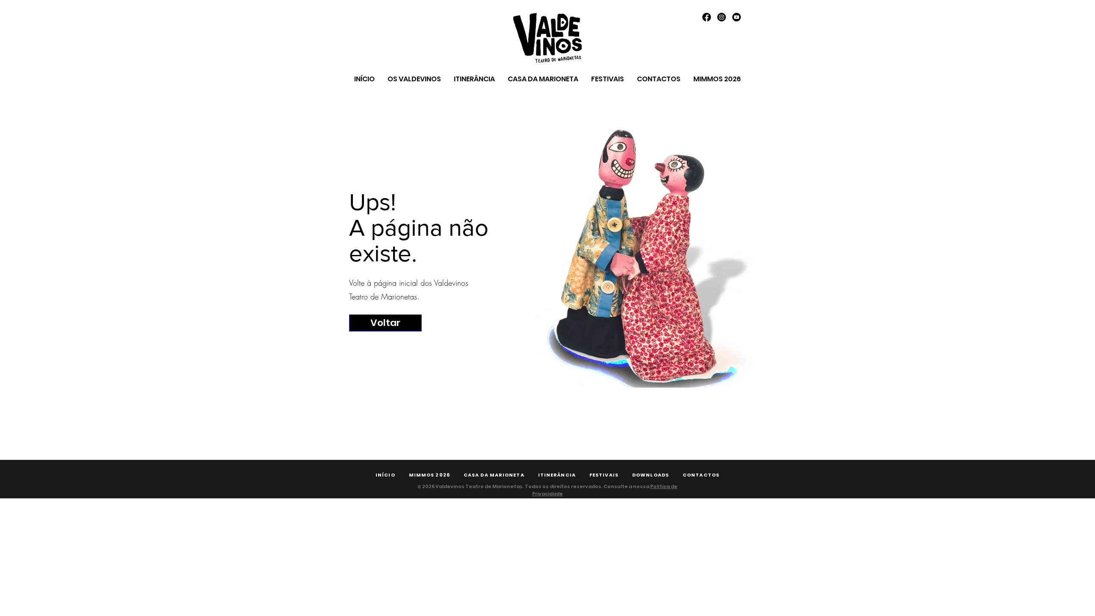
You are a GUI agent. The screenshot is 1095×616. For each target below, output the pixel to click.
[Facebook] (706, 17)
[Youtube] (736, 17)
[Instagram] (721, 17)
